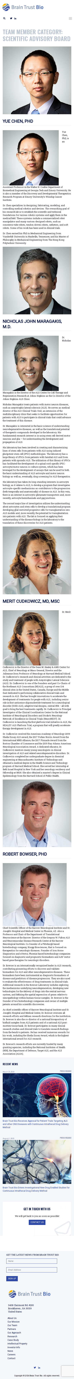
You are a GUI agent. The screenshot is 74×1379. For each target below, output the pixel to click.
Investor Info (14, 1347)
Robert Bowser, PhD (25, 854)
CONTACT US (37, 1222)
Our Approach (14, 1332)
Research (12, 1336)
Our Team (12, 1325)
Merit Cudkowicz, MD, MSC (31, 601)
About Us (12, 1318)
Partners (12, 1329)
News (10, 1351)
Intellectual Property (17, 1343)
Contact (11, 1358)
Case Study (13, 1340)
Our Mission (14, 1322)
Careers (11, 1354)
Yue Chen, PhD (18, 121)
